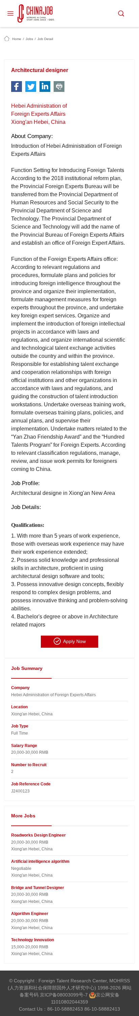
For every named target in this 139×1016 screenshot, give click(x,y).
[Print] (59, 86)
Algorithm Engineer (29, 913)
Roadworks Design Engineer (38, 835)
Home (16, 39)
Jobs (29, 39)
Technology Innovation (32, 940)
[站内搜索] (121, 13)
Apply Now (74, 641)
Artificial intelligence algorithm (40, 861)
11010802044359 (69, 1002)
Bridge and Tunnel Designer (37, 887)
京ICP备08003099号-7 (64, 994)
